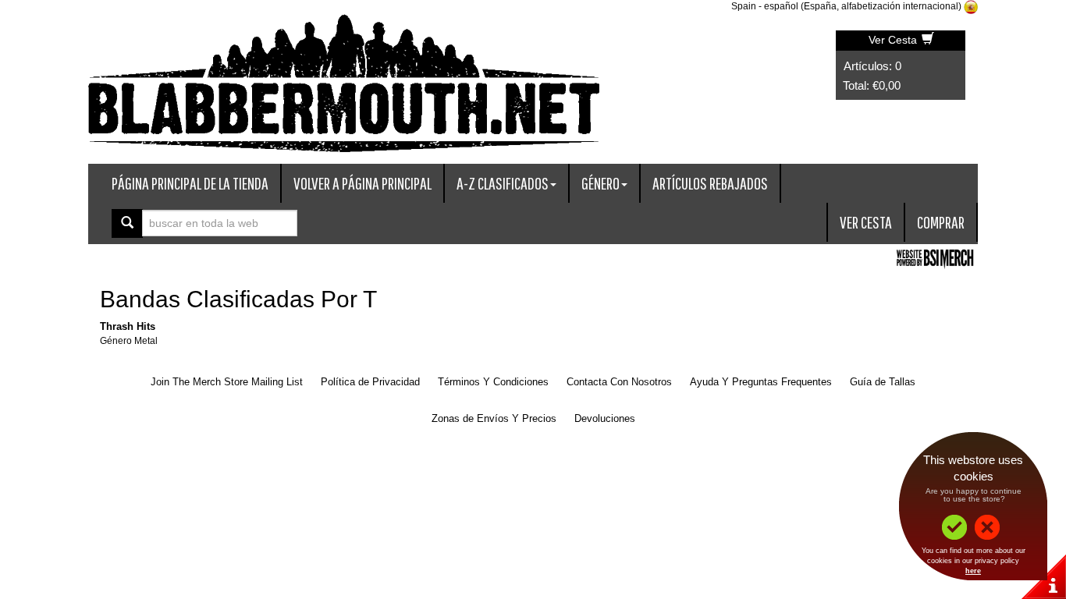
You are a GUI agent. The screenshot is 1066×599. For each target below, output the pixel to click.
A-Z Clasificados (503, 183)
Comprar (941, 222)
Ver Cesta (894, 40)
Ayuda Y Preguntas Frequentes (761, 382)
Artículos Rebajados (710, 183)
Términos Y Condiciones (493, 382)
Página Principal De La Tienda (190, 183)
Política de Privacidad (370, 382)
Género (600, 183)
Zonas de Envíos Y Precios (494, 418)
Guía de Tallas (882, 382)
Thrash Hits (127, 326)
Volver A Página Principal (362, 183)
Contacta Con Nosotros (619, 382)
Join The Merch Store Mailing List (227, 382)
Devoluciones (604, 418)
